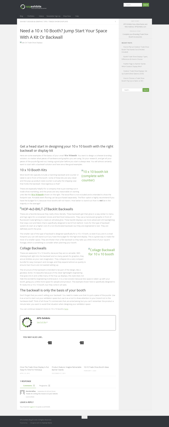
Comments (28, 385)
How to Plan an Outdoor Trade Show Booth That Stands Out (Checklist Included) (135, 49)
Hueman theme (47, 423)
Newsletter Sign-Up (53, 16)
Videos (41, 16)
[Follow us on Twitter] (147, 421)
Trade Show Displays (58, 21)
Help (77, 16)
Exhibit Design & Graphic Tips (33, 21)
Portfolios (30, 16)
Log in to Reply (30, 397)
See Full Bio (41, 322)
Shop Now (67, 16)
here (66, 309)
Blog (21, 16)
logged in (32, 407)
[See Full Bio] (47, 322)
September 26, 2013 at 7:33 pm (46, 391)
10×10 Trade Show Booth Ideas (96, 367)
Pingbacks (44, 385)
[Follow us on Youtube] (144, 421)
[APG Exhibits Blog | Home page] (33, 7)
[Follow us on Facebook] (140, 421)
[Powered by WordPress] (28, 423)
